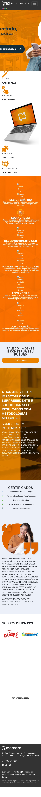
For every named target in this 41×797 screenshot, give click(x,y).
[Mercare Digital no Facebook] (3, 765)
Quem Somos (7, 772)
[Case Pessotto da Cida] (30, 634)
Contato (5, 777)
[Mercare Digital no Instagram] (7, 765)
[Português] (5, 8)
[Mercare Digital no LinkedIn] (10, 765)
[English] (3, 8)
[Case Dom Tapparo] (11, 634)
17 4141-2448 (23, 3)
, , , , (20, 754)
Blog (17, 774)
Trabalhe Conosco (27, 774)
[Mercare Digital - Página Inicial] (7, 3)
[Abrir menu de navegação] (34, 3)
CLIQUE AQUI (20, 360)
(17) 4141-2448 (10, 761)
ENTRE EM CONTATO (21, 698)
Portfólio (17, 772)
